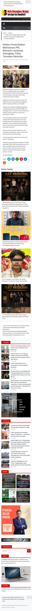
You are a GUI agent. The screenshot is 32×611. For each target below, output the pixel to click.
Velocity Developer (10, 607)
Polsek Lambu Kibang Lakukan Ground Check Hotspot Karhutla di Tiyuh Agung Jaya (13, 3)
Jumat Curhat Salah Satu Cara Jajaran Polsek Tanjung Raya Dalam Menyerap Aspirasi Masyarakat (15, 327)
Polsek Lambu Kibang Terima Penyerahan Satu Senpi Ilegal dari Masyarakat (19, 365)
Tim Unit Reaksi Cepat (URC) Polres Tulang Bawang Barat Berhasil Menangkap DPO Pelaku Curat (15, 316)
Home (4, 33)
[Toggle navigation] (4, 24)
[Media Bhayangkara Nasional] (15, 13)
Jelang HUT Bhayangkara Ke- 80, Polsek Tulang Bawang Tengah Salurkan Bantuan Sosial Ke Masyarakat (21, 463)
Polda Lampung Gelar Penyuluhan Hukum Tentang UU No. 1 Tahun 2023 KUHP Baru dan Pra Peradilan (20, 434)
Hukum (10, 33)
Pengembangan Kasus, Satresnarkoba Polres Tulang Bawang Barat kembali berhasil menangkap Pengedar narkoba (15, 243)
